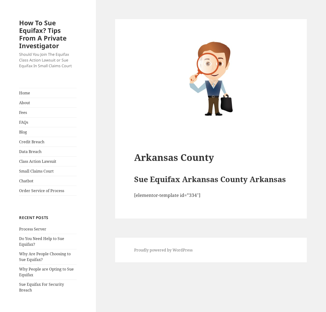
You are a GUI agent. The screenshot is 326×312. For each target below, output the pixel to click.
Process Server (32, 229)
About (24, 102)
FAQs (23, 122)
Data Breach (30, 151)
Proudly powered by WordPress (163, 250)
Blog (23, 132)
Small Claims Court (36, 171)
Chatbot (26, 181)
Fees (23, 112)
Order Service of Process (41, 190)
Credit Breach (31, 141)
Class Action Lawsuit (37, 161)
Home (24, 93)
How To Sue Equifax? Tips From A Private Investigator (43, 34)
